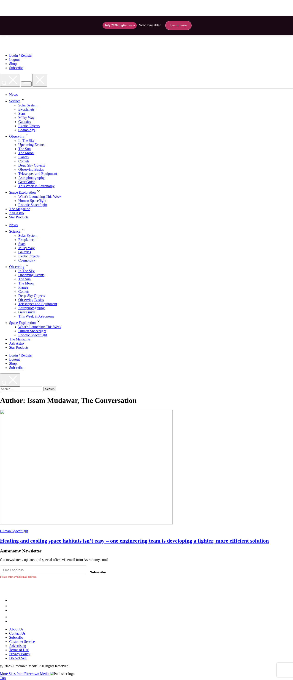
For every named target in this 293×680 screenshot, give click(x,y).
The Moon (26, 153)
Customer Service (22, 642)
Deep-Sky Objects (31, 165)
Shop (13, 64)
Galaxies (24, 122)
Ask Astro (16, 213)
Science (14, 101)
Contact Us (17, 633)
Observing (16, 136)
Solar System (27, 105)
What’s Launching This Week (39, 196)
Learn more (178, 25)
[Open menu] (26, 84)
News (13, 95)
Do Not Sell (18, 658)
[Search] (10, 80)
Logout (14, 59)
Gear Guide (26, 182)
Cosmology (26, 130)
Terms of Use (19, 650)
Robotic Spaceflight (32, 205)
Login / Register (21, 55)
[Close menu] (40, 80)
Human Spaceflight (32, 201)
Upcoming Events (31, 145)
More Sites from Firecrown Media (25, 674)
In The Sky (26, 140)
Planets (23, 157)
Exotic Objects (29, 126)
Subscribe (16, 68)
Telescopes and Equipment (37, 174)
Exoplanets (26, 109)
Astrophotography (31, 178)
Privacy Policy (19, 654)
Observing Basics (31, 169)
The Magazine (19, 209)
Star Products (18, 217)
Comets (23, 161)
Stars (21, 113)
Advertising (17, 646)
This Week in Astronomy (36, 186)
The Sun (24, 149)
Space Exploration (22, 192)
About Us (16, 629)
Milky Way (26, 118)
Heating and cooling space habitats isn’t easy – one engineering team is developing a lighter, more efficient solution (134, 541)
